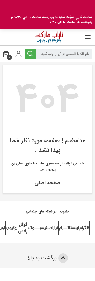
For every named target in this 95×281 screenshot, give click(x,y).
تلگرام (84, 228)
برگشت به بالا (42, 258)
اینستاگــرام (69, 228)
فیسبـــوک (38, 228)
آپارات (53, 228)
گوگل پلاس (22, 227)
